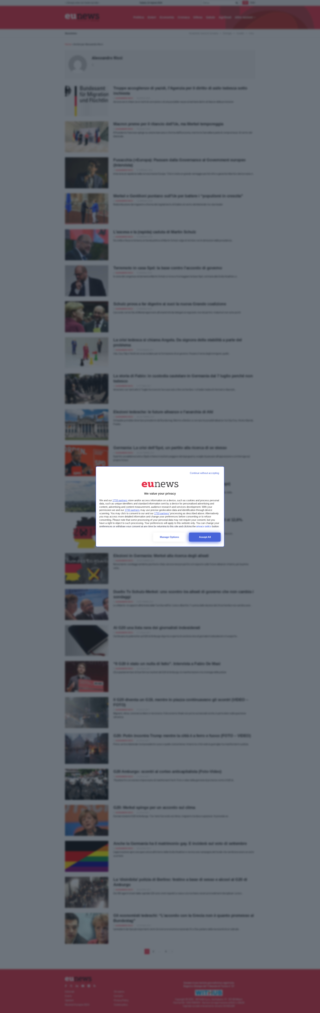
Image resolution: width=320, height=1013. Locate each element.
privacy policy (203, 526)
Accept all (205, 537)
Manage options (169, 537)
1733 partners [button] (120, 500)
